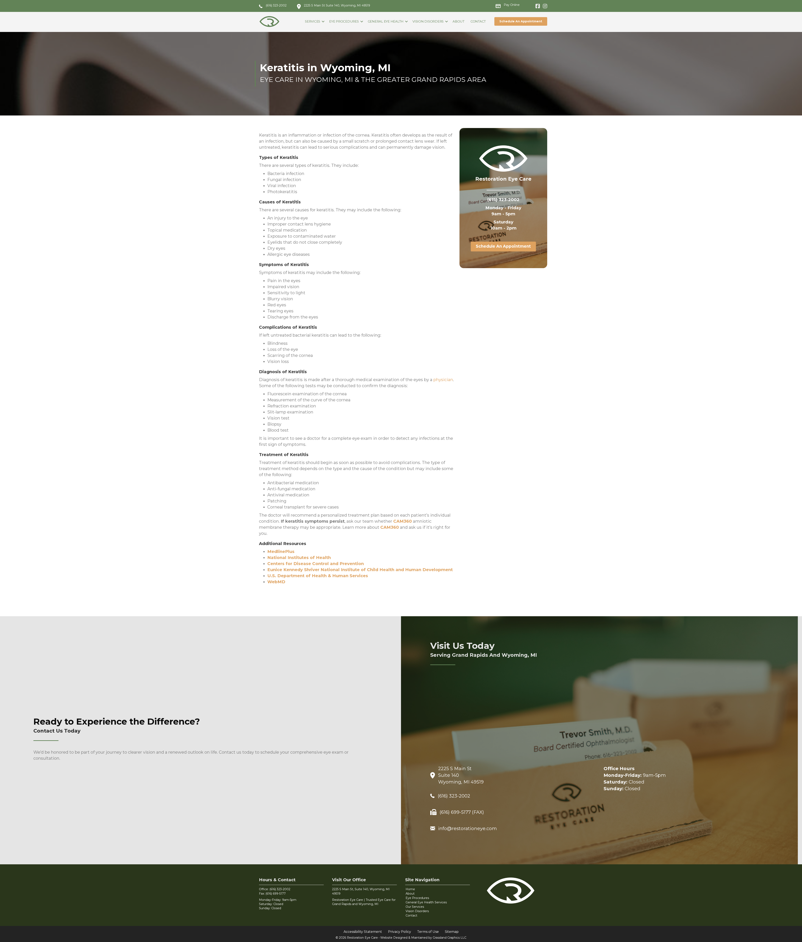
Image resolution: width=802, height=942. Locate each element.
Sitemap (452, 931)
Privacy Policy (399, 931)
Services (312, 21)
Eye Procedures (344, 21)
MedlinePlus (280, 551)
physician (443, 379)
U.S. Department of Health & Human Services (317, 575)
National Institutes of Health (299, 557)
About (458, 21)
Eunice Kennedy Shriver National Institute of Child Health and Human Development (360, 569)
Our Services (415, 907)
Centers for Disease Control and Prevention (315, 563)
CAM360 (402, 521)
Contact (478, 21)
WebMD (276, 581)
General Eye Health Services (426, 902)
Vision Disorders (428, 21)
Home (410, 889)
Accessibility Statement (363, 931)
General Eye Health (386, 21)
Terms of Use (428, 931)
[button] (323, 21)
